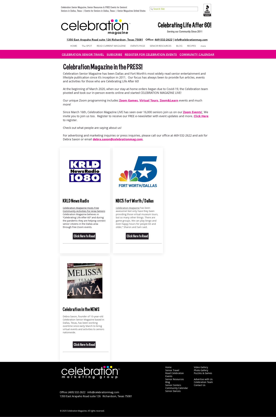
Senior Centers (173, 385)
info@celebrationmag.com (191, 39)
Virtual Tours (148, 100)
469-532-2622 (163, 39)
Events (168, 376)
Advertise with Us (203, 379)
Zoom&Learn (169, 100)
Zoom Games (128, 100)
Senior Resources (174, 379)
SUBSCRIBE (114, 54)
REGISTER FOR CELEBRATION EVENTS (151, 54)
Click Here (201, 116)
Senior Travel (172, 370)
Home (168, 367)
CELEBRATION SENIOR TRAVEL (83, 54)
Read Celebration (174, 373)
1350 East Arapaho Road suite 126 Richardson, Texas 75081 (105, 39)
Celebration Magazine (128, 207)
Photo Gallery (201, 370)
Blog (167, 382)
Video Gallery (201, 367)
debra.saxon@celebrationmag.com (118, 139)
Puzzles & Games (203, 373)
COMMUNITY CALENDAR (197, 54)
